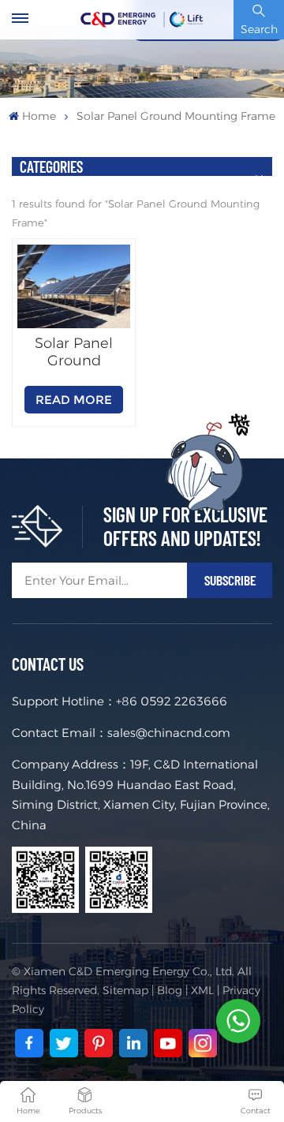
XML (202, 990)
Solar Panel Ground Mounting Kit (74, 352)
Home (38, 116)
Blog (169, 990)
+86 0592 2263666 (171, 701)
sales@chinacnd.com (168, 732)
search (259, 29)
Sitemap (125, 990)
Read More (74, 399)
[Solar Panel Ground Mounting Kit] (73, 287)
